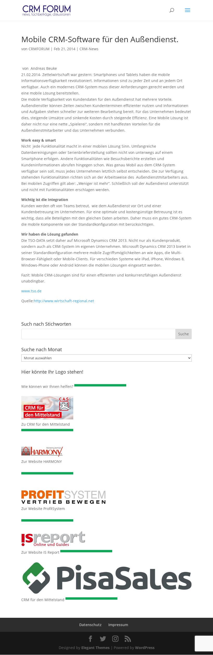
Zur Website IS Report (40, 552)
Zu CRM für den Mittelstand (45, 424)
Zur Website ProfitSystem (43, 508)
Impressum (118, 624)
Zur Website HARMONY (41, 461)
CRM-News (88, 48)
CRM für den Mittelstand (42, 599)
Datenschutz (90, 624)
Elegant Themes (95, 647)
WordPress (145, 647)
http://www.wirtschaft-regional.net (64, 300)
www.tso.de (31, 290)
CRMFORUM (39, 48)
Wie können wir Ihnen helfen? (47, 386)
